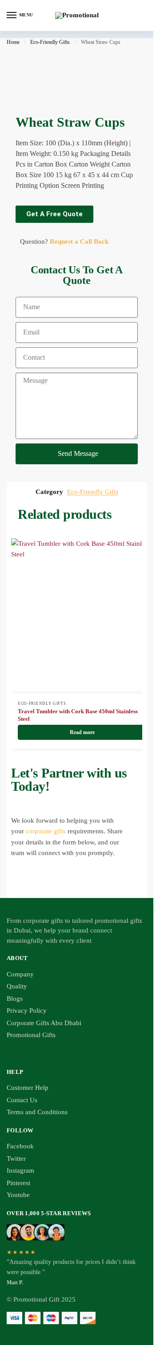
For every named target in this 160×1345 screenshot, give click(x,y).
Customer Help (27, 1087)
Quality (17, 986)
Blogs (15, 998)
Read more (82, 732)
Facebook (20, 1146)
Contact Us (22, 1100)
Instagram (20, 1170)
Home (13, 42)
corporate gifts (46, 831)
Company (20, 974)
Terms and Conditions (37, 1112)
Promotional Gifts (31, 1034)
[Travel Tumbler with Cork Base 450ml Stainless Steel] (82, 615)
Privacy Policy (27, 1010)
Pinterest (18, 1182)
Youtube (18, 1194)
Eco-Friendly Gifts (50, 42)
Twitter (16, 1158)
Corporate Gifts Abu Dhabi (44, 1022)
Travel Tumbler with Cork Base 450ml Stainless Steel (78, 715)
